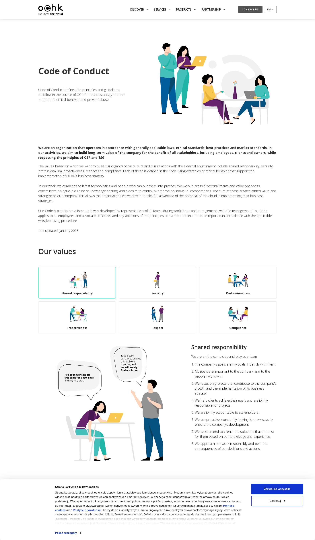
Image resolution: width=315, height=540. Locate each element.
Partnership (211, 9)
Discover (137, 9)
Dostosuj (275, 500)
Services (160, 9)
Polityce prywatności (87, 510)
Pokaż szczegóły (66, 532)
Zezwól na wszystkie (277, 488)
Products (184, 9)
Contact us (250, 9)
